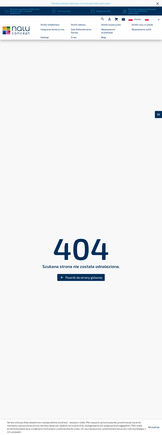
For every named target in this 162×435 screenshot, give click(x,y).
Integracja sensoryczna (52, 29)
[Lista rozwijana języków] (130, 19)
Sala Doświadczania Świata (81, 31)
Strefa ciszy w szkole (142, 24)
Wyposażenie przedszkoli (108, 31)
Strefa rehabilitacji (50, 24)
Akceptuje (153, 427)
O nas (73, 37)
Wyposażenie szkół (141, 29)
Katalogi (44, 37)
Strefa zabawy (78, 24)
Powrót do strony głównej (81, 277)
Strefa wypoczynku (111, 24)
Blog (103, 37)
